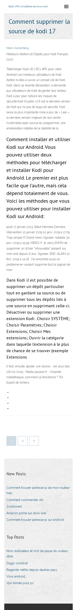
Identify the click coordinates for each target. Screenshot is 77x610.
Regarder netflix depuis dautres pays (31, 570)
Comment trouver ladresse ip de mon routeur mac (38, 490)
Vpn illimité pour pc (20, 583)
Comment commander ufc (24, 500)
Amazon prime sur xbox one (26, 513)
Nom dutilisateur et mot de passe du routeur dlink (37, 553)
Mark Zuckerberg (17, 48)
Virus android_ (16, 576)
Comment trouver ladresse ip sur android (35, 519)
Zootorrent (14, 506)
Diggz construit (17, 563)
